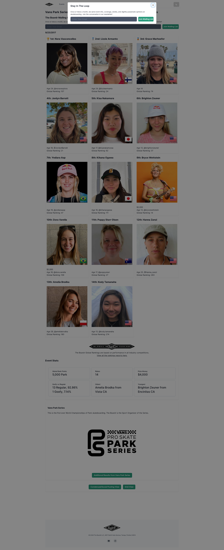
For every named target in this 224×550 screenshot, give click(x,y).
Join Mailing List (146, 19)
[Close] (153, 5)
